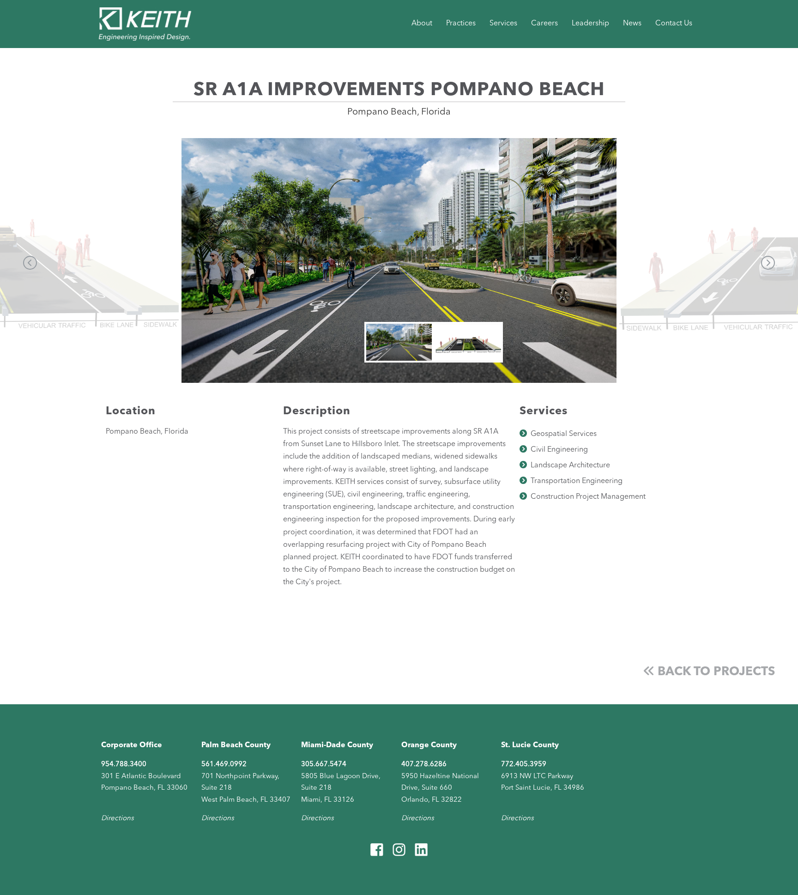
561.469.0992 (224, 764)
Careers (544, 23)
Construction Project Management (588, 497)
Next (768, 263)
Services (503, 23)
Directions (117, 818)
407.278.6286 (424, 764)
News (632, 23)
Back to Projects (714, 672)
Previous (30, 263)
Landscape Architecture (570, 465)
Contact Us (673, 23)
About (421, 23)
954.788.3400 (123, 764)
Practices (461, 23)
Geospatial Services (564, 434)
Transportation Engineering (577, 481)
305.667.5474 (323, 764)
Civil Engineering (559, 450)
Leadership (590, 23)
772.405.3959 (523, 764)
